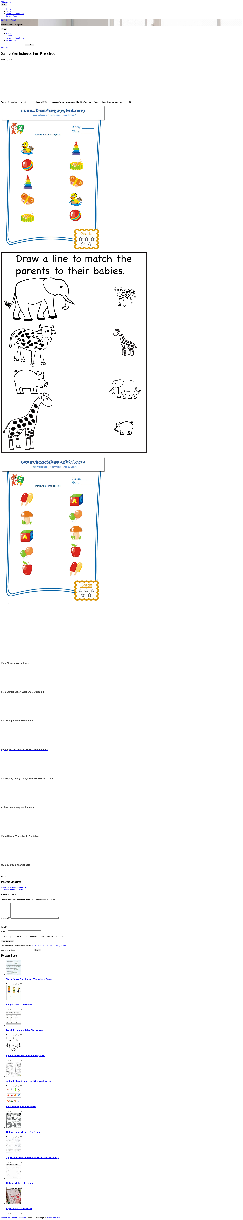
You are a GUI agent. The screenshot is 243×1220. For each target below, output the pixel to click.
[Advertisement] (77, 78)
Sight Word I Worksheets (19, 1208)
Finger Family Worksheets (19, 1004)
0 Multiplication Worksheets (12, 889)
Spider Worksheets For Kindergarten (25, 1055)
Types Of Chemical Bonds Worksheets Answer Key (32, 1157)
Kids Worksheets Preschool (20, 1183)
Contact (9, 11)
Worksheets (5, 47)
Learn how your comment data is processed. (49, 945)
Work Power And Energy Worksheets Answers (30, 979)
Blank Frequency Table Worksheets (24, 1030)
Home (8, 9)
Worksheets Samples (9, 20)
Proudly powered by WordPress (14, 1218)
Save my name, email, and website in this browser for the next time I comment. (35, 936)
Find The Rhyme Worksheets (21, 1106)
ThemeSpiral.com (53, 1218)
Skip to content (7, 2)
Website (4, 932)
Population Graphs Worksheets (13, 887)
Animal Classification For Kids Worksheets (28, 1081)
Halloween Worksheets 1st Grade (23, 1132)
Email (4, 927)
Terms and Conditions (15, 14)
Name (4, 922)
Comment (5, 918)
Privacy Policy (12, 16)
